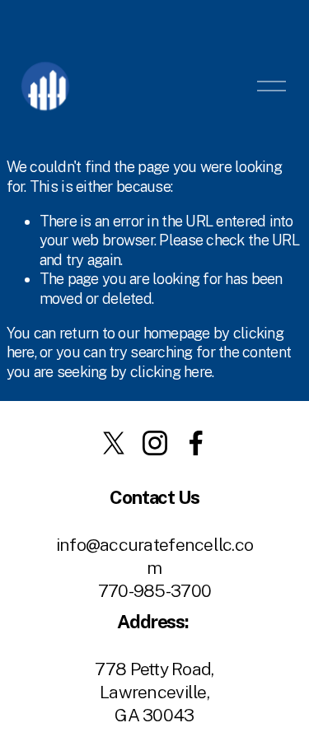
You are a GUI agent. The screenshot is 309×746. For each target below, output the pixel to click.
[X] (114, 443)
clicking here (171, 371)
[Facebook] (196, 443)
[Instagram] (155, 443)
